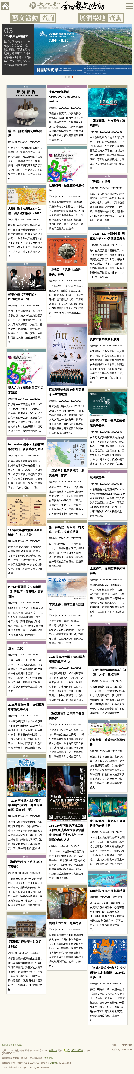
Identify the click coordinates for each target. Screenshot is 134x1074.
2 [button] (69, 77)
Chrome (53, 1063)
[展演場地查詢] (101, 18)
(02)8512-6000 (75, 1050)
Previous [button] (7, 50)
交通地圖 (53, 1050)
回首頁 (5, 6)
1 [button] (65, 77)
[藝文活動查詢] (33, 18)
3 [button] (72, 77)
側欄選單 (129, 6)
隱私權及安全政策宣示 (12, 1045)
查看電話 (48, 1058)
